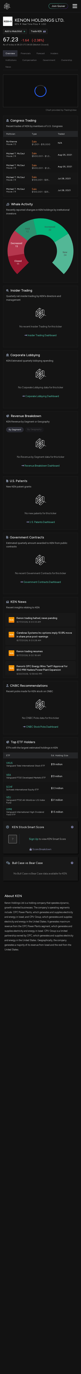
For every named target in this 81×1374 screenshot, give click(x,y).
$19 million (57, 764)
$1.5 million (57, 812)
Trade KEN (36, 31)
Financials (26, 53)
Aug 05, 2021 (65, 155)
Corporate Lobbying (25, 355)
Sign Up (33, 839)
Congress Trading (23, 120)
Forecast (41, 53)
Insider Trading (21, 290)
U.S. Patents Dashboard (42, 522)
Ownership (66, 60)
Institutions (10, 60)
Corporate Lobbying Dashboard (42, 396)
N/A (60, 143)
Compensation (29, 60)
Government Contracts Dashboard (42, 582)
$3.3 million (57, 788)
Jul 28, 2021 (64, 178)
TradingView (70, 110)
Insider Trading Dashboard (42, 335)
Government (49, 60)
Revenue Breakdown (26, 416)
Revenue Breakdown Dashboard (42, 465)
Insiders (54, 53)
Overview (10, 53)
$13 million (56, 776)
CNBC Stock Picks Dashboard (41, 726)
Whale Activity (22, 204)
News (8, 67)
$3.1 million (57, 800)
